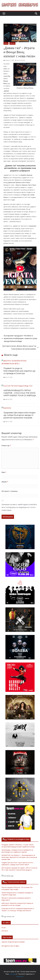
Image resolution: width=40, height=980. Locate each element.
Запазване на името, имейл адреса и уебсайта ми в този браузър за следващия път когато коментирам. (19, 507)
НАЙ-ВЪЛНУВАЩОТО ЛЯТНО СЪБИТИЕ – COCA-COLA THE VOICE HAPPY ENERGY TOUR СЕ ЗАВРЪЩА (19, 393)
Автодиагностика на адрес (10, 946)
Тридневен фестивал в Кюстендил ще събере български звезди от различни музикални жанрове (19, 415)
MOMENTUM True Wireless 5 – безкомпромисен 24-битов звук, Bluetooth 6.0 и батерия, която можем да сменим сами (19, 857)
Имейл (5, 482)
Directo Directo (21, 60)
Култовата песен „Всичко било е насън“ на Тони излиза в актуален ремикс (19, 347)
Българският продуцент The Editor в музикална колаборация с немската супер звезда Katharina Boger (20, 338)
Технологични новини (16, 882)
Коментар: (6, 445)
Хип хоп (12, 43)
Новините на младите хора (18, 839)
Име (4, 472)
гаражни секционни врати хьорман (13, 942)
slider (6, 43)
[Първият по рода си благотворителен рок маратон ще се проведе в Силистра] (20, 361)
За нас (4, 927)
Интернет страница (9, 491)
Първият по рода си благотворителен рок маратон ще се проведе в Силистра (19, 371)
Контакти (5, 931)
